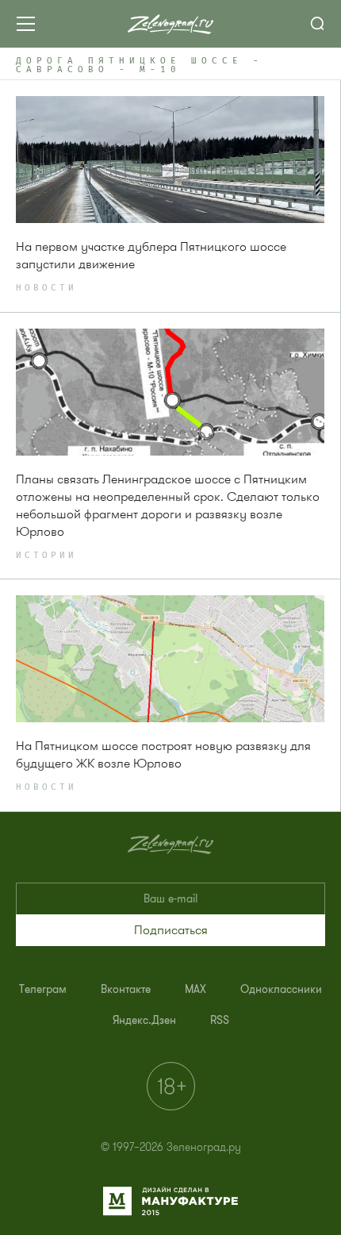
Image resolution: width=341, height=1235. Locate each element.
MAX (195, 989)
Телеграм (43, 989)
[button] (170, 930)
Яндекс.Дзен (144, 1020)
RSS (219, 1020)
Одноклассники (281, 989)
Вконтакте (126, 989)
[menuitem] (42, 989)
